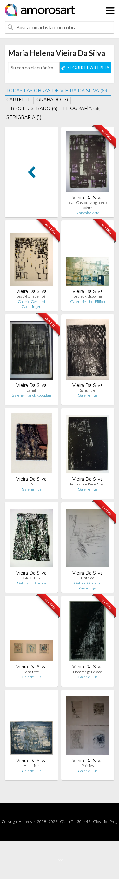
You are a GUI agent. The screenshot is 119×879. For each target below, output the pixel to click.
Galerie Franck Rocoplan (31, 395)
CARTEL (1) (18, 99)
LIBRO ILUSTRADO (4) (31, 108)
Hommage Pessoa (87, 671)
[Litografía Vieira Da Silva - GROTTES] (31, 538)
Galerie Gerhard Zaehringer (31, 304)
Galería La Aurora (31, 583)
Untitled (87, 578)
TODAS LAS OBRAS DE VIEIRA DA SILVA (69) (57, 91)
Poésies (88, 765)
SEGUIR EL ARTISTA (87, 67)
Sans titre (87, 390)
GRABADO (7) (52, 99)
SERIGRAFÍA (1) (23, 117)
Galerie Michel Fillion (87, 301)
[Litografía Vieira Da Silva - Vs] (31, 444)
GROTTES (31, 578)
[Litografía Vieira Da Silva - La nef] (31, 350)
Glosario (100, 821)
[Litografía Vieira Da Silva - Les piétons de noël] (31, 257)
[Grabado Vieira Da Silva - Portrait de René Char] (87, 444)
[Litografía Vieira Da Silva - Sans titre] (87, 350)
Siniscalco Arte (87, 212)
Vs (31, 484)
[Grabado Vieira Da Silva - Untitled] (87, 538)
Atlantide (31, 765)
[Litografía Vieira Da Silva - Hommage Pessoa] (87, 632)
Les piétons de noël (31, 296)
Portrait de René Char (87, 484)
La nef (31, 390)
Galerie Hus (87, 395)
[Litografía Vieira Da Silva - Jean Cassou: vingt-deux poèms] (87, 163)
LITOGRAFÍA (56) (82, 108)
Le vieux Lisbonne (87, 296)
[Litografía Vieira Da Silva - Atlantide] (31, 726)
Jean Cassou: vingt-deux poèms (87, 205)
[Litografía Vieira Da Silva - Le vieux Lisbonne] (87, 257)
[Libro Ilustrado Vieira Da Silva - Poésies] (87, 726)
